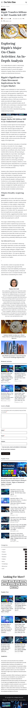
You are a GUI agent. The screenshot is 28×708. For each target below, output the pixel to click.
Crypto (7, 6)
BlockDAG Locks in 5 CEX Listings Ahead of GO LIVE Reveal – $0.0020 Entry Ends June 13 (20, 376)
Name (3, 430)
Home (3, 6)
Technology (5, 563)
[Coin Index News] (10, 2)
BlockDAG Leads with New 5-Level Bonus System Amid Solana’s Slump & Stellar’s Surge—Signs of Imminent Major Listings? (7, 377)
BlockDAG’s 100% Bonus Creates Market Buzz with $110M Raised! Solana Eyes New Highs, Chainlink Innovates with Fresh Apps (18, 537)
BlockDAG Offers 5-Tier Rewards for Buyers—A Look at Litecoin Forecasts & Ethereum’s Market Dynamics (7, 396)
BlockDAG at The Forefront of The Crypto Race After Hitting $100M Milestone (18, 519)
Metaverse (4, 566)
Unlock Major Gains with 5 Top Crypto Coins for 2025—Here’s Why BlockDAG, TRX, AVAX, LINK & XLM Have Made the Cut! (20, 396)
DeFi (3, 568)
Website (3, 441)
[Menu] (2, 2)
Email (3, 435)
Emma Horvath (6, 18)
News (3, 561)
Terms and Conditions (13, 700)
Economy (4, 554)
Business (4, 556)
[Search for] (26, 2)
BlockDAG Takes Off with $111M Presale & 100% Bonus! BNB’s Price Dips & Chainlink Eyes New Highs (20, 648)
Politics (4, 559)
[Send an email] (10, 18)
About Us (5, 700)
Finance (4, 551)
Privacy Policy (22, 700)
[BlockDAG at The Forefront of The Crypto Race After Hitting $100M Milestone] (5, 519)
